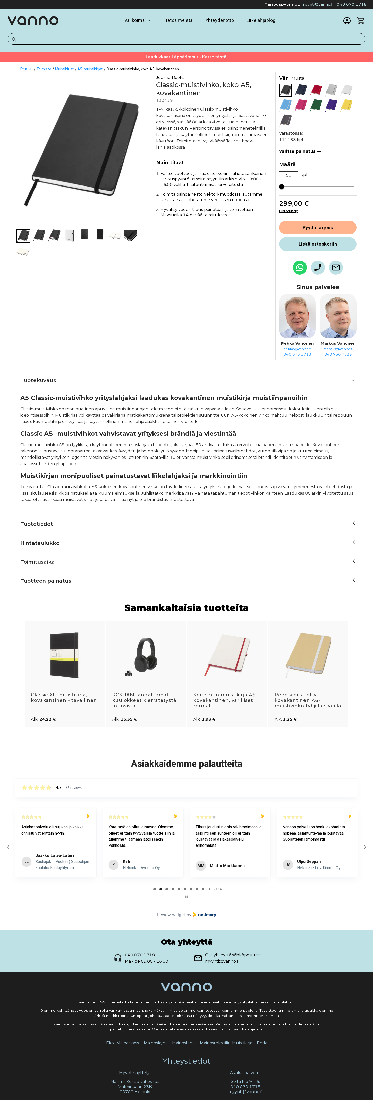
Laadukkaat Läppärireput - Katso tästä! (186, 57)
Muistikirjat (243, 1043)
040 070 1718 (352, 4)
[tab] (154, 889)
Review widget (171, 914)
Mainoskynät (156, 1043)
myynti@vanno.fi (317, 4)
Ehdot (263, 1043)
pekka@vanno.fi (297, 349)
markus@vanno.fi (338, 349)
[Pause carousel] (186, 896)
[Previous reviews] (8, 847)
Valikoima (134, 20)
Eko (110, 1043)
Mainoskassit (128, 1043)
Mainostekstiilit (215, 1043)
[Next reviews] (364, 847)
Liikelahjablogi (262, 20)
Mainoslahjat (184, 1043)
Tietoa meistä (178, 20)
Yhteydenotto (219, 20)
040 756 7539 (338, 354)
